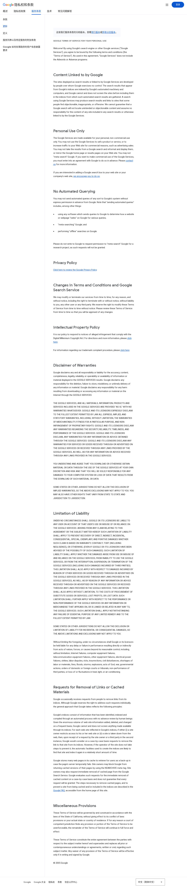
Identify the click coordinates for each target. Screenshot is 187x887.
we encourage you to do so (86, 176)
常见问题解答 (65, 11)
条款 (5, 19)
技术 (49, 11)
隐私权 (52, 882)
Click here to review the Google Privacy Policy (75, 270)
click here (124, 350)
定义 (5, 33)
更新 (5, 26)
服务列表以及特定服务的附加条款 (19, 40)
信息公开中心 (71, 882)
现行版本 (95, 32)
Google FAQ (59, 790)
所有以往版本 (108, 32)
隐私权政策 (19, 11)
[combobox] (150, 882)
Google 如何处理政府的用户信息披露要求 (21, 49)
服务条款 (36, 11)
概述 (5, 11)
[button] (167, 5)
